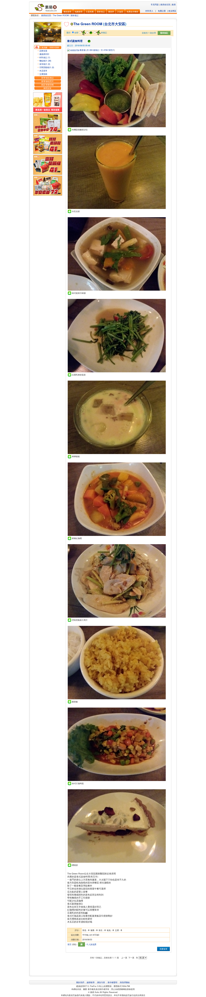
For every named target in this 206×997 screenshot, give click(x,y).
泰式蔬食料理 (74, 41)
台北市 (109, 23)
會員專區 (172, 10)
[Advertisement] (118, 966)
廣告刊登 (101, 982)
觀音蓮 (82, 50)
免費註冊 (162, 10)
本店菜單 (43, 70)
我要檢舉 (163, 948)
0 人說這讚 (91, 944)
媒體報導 (91, 982)
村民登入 (149, 10)
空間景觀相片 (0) (46, 67)
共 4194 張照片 (107, 50)
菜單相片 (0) (44, 64)
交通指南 (43, 74)
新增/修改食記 (47, 77)
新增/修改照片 (47, 81)
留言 (69, 944)
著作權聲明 (112, 982)
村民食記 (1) (44, 57)
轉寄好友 (47, 88)
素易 (174, 4)
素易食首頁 (165, 4)
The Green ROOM (61, 15)
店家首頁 (43, 50)
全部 (76, 32)
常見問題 (155, 4)
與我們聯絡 (125, 982)
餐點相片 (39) (45, 60)
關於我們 (80, 982)
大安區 (120, 23)
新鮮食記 (74, 15)
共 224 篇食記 (93, 50)
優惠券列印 (44, 54)
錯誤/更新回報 (47, 84)
